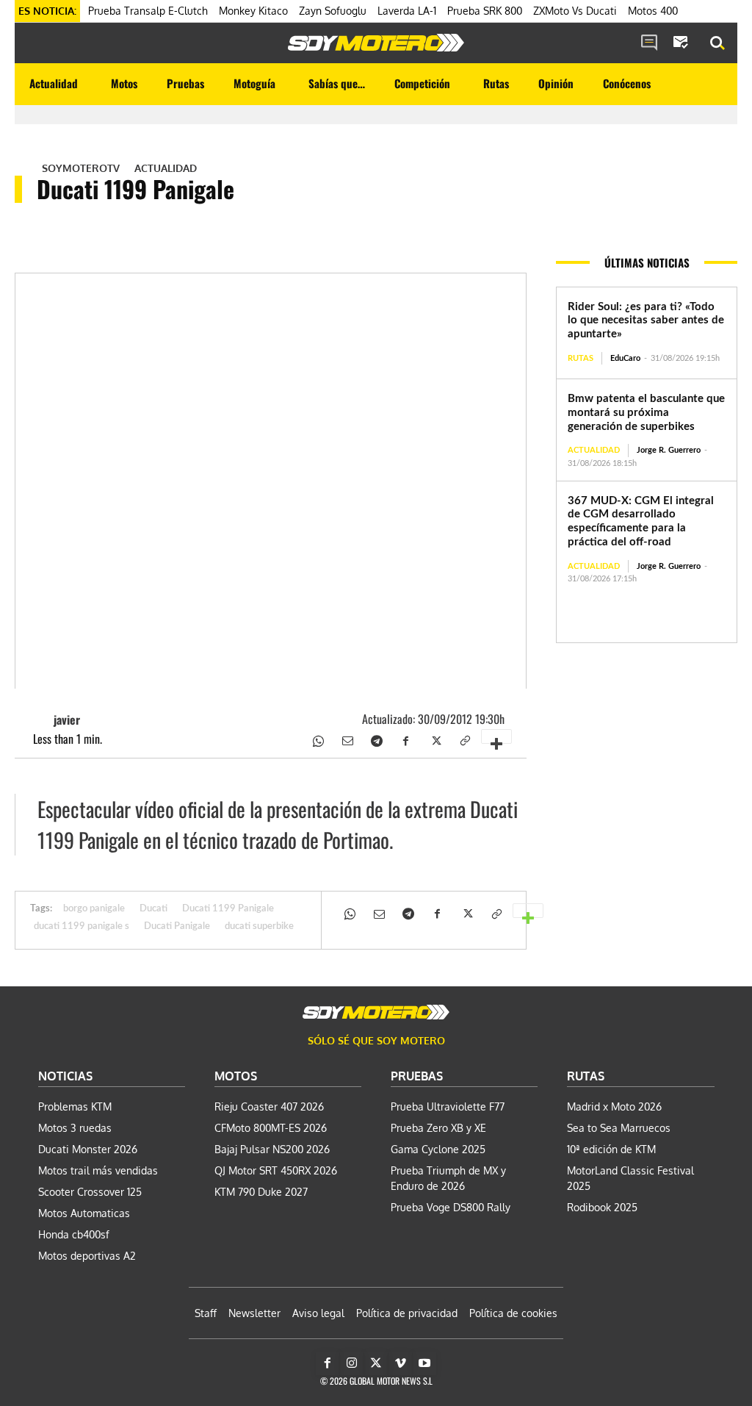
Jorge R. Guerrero (669, 450)
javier (67, 719)
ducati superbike (259, 926)
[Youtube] (424, 1363)
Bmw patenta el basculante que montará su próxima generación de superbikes (646, 412)
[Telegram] (376, 739)
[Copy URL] (464, 739)
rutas (580, 358)
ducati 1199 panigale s (81, 926)
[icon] (649, 43)
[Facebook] (405, 739)
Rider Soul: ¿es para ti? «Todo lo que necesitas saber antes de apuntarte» (646, 320)
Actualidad (165, 168)
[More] (496, 736)
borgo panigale (94, 909)
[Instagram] (352, 1363)
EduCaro (625, 358)
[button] (717, 43)
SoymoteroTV (81, 168)
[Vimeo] (400, 1363)
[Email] (346, 739)
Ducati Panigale (177, 926)
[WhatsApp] (317, 739)
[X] (434, 739)
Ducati (153, 909)
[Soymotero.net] (376, 42)
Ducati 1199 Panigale (228, 909)
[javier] (40, 719)
